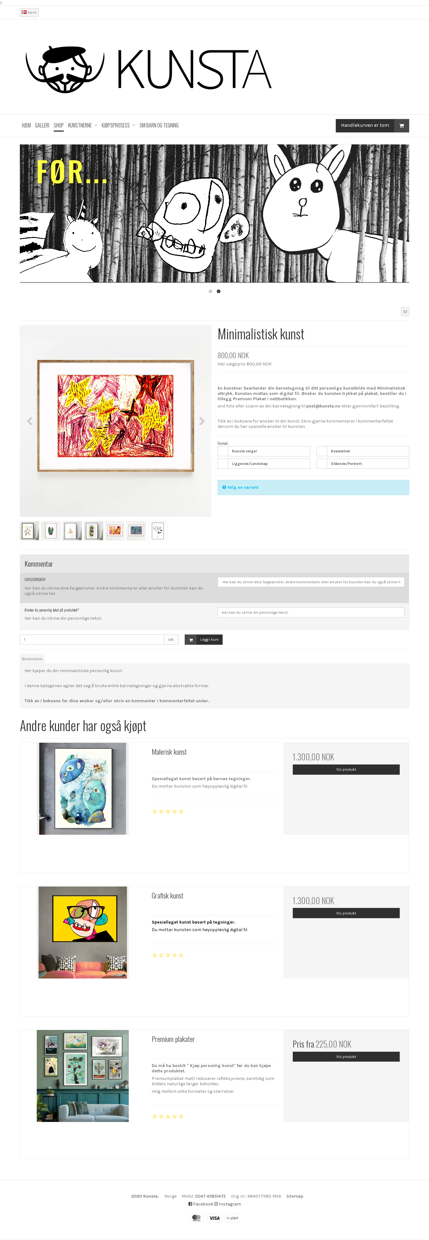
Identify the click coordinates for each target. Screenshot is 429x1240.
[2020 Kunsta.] (214, 67)
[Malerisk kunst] (82, 805)
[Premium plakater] (82, 1092)
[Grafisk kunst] (82, 949)
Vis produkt (346, 769)
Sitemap (294, 1196)
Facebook (202, 1204)
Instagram (229, 1204)
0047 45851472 (210, 1196)
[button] (405, 311)
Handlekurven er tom (365, 125)
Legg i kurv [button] (209, 639)
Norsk (31, 12)
